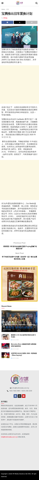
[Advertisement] (19, 84)
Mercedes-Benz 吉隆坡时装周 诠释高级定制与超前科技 (23, 345)
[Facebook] (15, 396)
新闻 (7, 9)
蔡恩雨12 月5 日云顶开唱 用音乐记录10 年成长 (23, 336)
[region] (20, 283)
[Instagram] (19, 396)
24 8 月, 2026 (7, 329)
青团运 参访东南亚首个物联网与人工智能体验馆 (19, 325)
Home (3, 9)
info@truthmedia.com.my (9, 437)
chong (5, 18)
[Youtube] (23, 396)
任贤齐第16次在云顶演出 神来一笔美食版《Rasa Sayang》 (24, 354)
